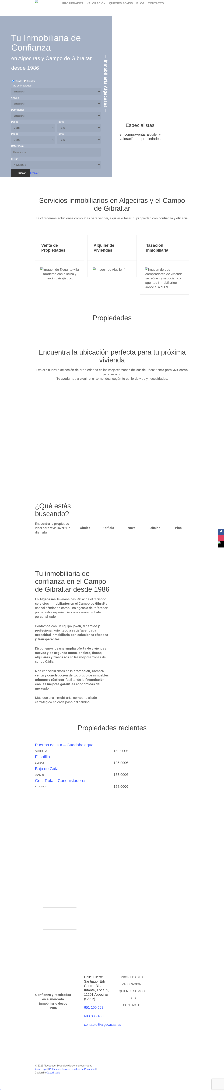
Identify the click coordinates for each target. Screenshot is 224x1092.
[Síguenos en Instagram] (221, 538)
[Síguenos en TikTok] (221, 544)
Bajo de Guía (46, 768)
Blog (131, 998)
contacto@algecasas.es (102, 1024)
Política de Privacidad (84, 1069)
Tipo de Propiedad (21, 85)
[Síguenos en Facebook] (221, 532)
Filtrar (14, 158)
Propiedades (132, 977)
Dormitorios (17, 109)
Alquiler (30, 81)
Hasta (60, 121)
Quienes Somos (132, 991)
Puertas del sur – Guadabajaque (64, 745)
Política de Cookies (59, 1069)
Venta (19, 81)
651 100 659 (93, 1007)
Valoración (132, 984)
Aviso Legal (41, 1069)
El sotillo (42, 757)
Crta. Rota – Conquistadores (60, 780)
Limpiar (34, 173)
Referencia (17, 146)
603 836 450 (93, 1016)
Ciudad (15, 97)
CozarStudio (53, 1072)
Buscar (21, 173)
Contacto (131, 1005)
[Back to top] (112, 1089)
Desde (14, 121)
